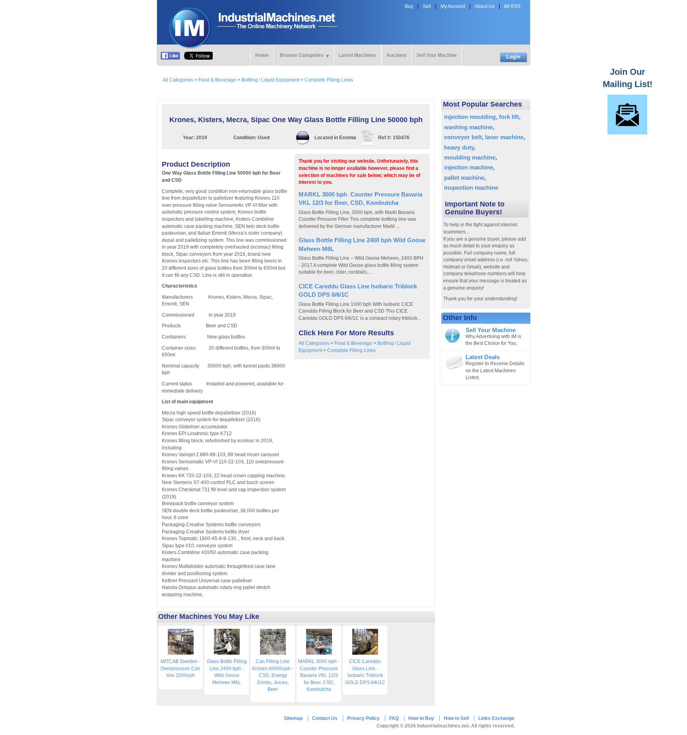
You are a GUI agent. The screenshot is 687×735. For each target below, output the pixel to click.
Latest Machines (357, 55)
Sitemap (293, 718)
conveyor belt (463, 137)
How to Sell (456, 718)
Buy (409, 6)
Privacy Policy (363, 718)
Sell (427, 6)
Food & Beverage (217, 80)
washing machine (468, 127)
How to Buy (421, 718)
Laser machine (504, 137)
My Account (453, 6)
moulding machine (469, 157)
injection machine (468, 167)
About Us (485, 6)
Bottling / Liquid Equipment (270, 80)
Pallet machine (464, 177)
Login (513, 57)
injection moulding (470, 116)
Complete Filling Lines (329, 80)
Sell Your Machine (437, 55)
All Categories (178, 80)
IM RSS (512, 6)
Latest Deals (483, 357)
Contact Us (325, 718)
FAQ (394, 718)
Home (262, 55)
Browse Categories (302, 55)
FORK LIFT (509, 116)
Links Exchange (496, 718)
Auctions (396, 55)
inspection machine (471, 187)
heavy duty (459, 147)
